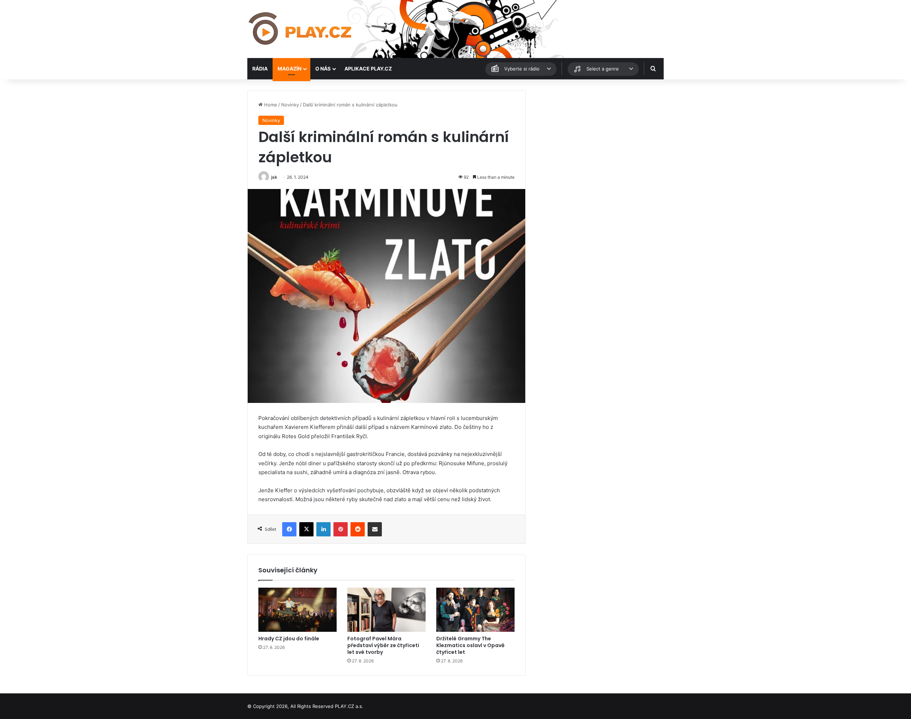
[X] (306, 529)
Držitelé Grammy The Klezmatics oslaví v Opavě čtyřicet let (470, 645)
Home (270, 104)
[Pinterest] (340, 529)
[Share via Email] (375, 529)
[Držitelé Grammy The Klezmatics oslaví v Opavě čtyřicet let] (475, 610)
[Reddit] (358, 529)
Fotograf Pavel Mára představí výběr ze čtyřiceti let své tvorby (383, 645)
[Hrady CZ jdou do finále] (297, 610)
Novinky (290, 104)
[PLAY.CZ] (300, 29)
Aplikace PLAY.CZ (368, 68)
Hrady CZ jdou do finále (288, 638)
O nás (323, 68)
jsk (274, 177)
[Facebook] (289, 529)
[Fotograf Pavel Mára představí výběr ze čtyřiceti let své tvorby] (386, 610)
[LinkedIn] (323, 529)
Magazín (289, 68)
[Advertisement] (598, 140)
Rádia (260, 68)
